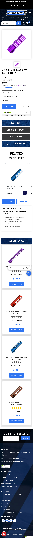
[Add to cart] (25, 193)
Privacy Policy (6, 509)
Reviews (23, 202)
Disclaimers (5, 500)
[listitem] (16, 179)
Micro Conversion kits (9, 487)
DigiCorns (19, 534)
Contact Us (5, 506)
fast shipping (16, 137)
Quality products (16, 144)
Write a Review (7, 93)
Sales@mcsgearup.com (15, 461)
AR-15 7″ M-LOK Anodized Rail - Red (16, 313)
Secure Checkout (16, 130)
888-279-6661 (14, 459)
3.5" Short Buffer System (10, 478)
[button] (16, 85)
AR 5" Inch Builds (7, 475)
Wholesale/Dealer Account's (11, 494)
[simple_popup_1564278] (4, 534)
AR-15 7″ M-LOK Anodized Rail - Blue (16, 358)
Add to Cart (16, 284)
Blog (3, 497)
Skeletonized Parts (8, 484)
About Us (4, 503)
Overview (8, 201)
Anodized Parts (7, 481)
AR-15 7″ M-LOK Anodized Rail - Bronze (16, 404)
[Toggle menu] (30, 14)
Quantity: (5, 100)
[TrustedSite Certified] (5, 466)
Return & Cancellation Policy (11, 512)
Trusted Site (16, 123)
